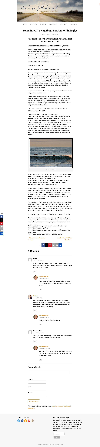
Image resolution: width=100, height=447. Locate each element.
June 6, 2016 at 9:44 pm (44, 278)
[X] (46, 245)
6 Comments (56, 34)
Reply (35, 271)
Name (30, 379)
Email (30, 386)
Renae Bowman (46, 34)
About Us (33, 24)
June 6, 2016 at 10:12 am (44, 348)
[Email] (53, 245)
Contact (63, 24)
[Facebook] (43, 245)
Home (25, 24)
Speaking (43, 24)
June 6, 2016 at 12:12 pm (38, 260)
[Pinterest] (50, 245)
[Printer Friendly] (57, 245)
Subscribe (73, 24)
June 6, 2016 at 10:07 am (38, 332)
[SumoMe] (60, 245)
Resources (53, 24)
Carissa (35, 296)
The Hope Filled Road (50, 11)
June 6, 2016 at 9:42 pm (44, 317)
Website (30, 393)
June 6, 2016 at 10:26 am (38, 297)
